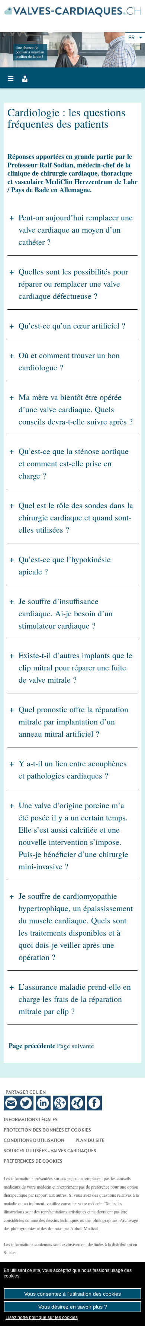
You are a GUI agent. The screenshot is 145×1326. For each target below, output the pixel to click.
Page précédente (32, 1045)
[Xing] (77, 1103)
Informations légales (31, 1119)
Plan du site (89, 1140)
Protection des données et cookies (47, 1130)
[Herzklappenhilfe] (72, 11)
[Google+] (60, 1103)
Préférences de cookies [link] (33, 1161)
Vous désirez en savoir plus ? (72, 1307)
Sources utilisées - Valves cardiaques (50, 1150)
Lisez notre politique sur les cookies (42, 1317)
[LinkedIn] (43, 1103)
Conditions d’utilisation (34, 1140)
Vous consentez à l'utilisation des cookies (72, 1294)
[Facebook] (94, 1103)
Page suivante (75, 1045)
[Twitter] (26, 1103)
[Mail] (11, 1103)
